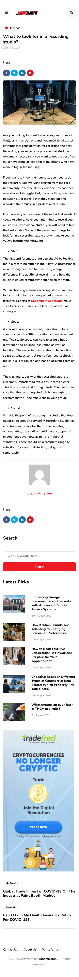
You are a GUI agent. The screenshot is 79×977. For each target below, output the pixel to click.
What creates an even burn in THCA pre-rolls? (52, 706)
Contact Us (10, 949)
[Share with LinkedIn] (22, 73)
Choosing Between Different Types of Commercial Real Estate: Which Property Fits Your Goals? (53, 683)
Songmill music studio (47, 301)
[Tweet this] (14, 73)
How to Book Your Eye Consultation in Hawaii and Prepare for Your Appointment (51, 655)
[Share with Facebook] (6, 73)
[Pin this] (30, 73)
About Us (29, 949)
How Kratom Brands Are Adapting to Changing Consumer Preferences (50, 629)
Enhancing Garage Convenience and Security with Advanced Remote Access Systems (51, 603)
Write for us (50, 949)
